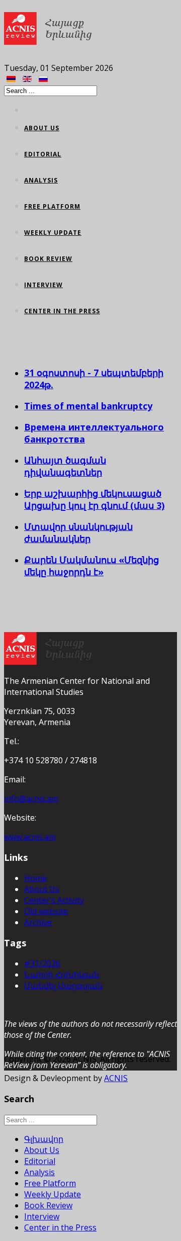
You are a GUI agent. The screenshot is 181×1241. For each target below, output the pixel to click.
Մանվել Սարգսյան (63, 985)
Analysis (41, 180)
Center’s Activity (54, 900)
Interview (43, 285)
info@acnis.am (31, 798)
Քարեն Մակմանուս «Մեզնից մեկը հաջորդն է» (91, 566)
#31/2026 (42, 963)
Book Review (48, 258)
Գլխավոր (43, 1138)
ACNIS (116, 1078)
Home (35, 877)
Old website (46, 911)
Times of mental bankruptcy (88, 406)
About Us (41, 128)
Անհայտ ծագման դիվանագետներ (65, 466)
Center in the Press (62, 311)
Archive (38, 922)
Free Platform (52, 206)
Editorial (42, 154)
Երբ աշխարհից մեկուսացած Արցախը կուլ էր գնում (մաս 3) (94, 499)
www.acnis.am (30, 836)
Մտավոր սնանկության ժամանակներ (78, 532)
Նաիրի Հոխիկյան (61, 974)
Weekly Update (52, 232)
